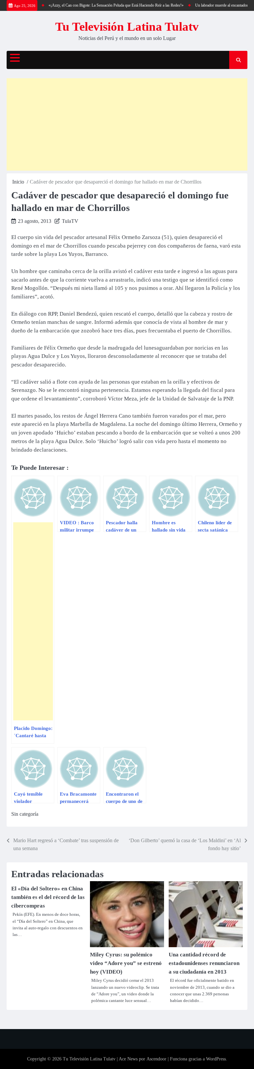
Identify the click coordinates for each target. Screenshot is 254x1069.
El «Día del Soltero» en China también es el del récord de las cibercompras (48, 897)
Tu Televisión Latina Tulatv (127, 26)
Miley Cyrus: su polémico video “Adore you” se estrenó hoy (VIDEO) (126, 963)
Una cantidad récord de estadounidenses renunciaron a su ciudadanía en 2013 (204, 963)
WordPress (216, 1058)
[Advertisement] (127, 124)
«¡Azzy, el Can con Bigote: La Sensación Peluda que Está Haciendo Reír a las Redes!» (110, 5)
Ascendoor (156, 1058)
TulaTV (70, 221)
